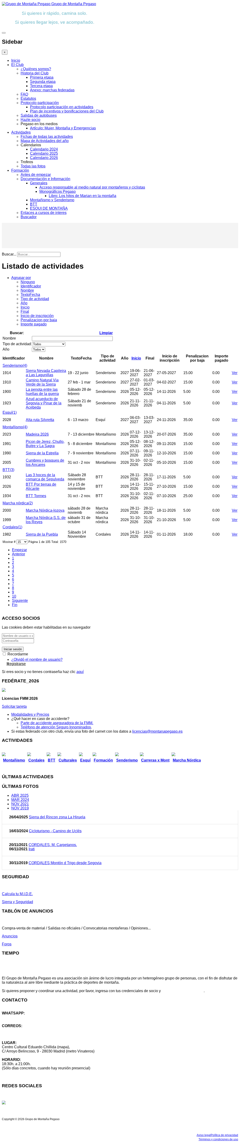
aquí (80, 672)
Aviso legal (204, 1135)
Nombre (27, 290)
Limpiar (106, 333)
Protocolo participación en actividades (61, 107)
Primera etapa (41, 77)
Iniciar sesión (13, 649)
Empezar (19, 550)
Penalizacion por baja (39, 320)
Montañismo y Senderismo (52, 200)
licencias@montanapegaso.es (157, 731)
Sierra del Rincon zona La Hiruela (57, 817)
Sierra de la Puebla (42, 534)
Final (25, 311)
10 (14, 596)
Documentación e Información (45, 179)
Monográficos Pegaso (57, 191)
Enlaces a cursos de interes (44, 213)
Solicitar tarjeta (14, 706)
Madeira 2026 (37, 434)
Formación (20, 170)
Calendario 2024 (44, 149)
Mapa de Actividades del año (45, 141)
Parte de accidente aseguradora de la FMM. (57, 723)
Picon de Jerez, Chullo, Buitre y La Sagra (45, 444)
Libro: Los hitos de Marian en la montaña (82, 196)
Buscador (29, 217)
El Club (17, 65)
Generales (38, 183)
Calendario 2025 (44, 153)
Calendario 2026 (44, 158)
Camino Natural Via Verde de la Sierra (42, 382)
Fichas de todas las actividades (47, 137)
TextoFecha (30, 295)
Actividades (21, 132)
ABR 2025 (20, 795)
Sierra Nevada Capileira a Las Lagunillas (46, 373)
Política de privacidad (224, 1135)
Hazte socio (30, 120)
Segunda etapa (43, 82)
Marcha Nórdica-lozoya (45, 510)
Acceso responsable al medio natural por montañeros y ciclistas (92, 187)
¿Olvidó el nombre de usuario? (37, 659)
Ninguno (28, 282)
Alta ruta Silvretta (40, 420)
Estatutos (28, 99)
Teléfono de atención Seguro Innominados (56, 727)
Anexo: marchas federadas (52, 90)
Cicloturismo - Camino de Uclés (55, 831)
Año (24, 303)
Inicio (15, 60)
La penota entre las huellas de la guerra (42, 391)
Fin (14, 605)
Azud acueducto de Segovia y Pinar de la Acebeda (43, 403)
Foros (6, 944)
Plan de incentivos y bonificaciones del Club (67, 111)
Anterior (18, 554)
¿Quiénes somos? (36, 69)
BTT (33, 204)
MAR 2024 (20, 800)
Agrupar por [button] (21, 278)
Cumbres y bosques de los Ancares (45, 462)
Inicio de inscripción (37, 316)
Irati (32, 849)
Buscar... (9, 254)
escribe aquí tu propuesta (183, 991)
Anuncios (10, 936)
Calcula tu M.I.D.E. (17, 894)
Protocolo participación (40, 103)
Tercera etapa (41, 86)
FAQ (24, 94)
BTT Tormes (36, 496)
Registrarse (16, 664)
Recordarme (17, 654)
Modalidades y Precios (30, 714)
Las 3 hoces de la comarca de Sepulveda (45, 477)
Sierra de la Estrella (42, 453)
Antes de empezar (36, 175)
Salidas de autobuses (39, 115)
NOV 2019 (20, 808)
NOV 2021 (20, 804)
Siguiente (20, 601)
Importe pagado (34, 324)
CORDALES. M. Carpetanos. (53, 845)
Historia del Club (35, 73)
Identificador (31, 286)
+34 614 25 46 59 (16, 1017)
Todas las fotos (33, 166)
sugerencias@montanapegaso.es (30, 1034)
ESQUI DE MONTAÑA (49, 208)
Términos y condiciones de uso (218, 1139)
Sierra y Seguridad (17, 902)
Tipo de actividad (35, 299)
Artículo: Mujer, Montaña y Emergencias (63, 128)
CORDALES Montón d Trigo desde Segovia (65, 863)
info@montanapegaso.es (23, 1030)
